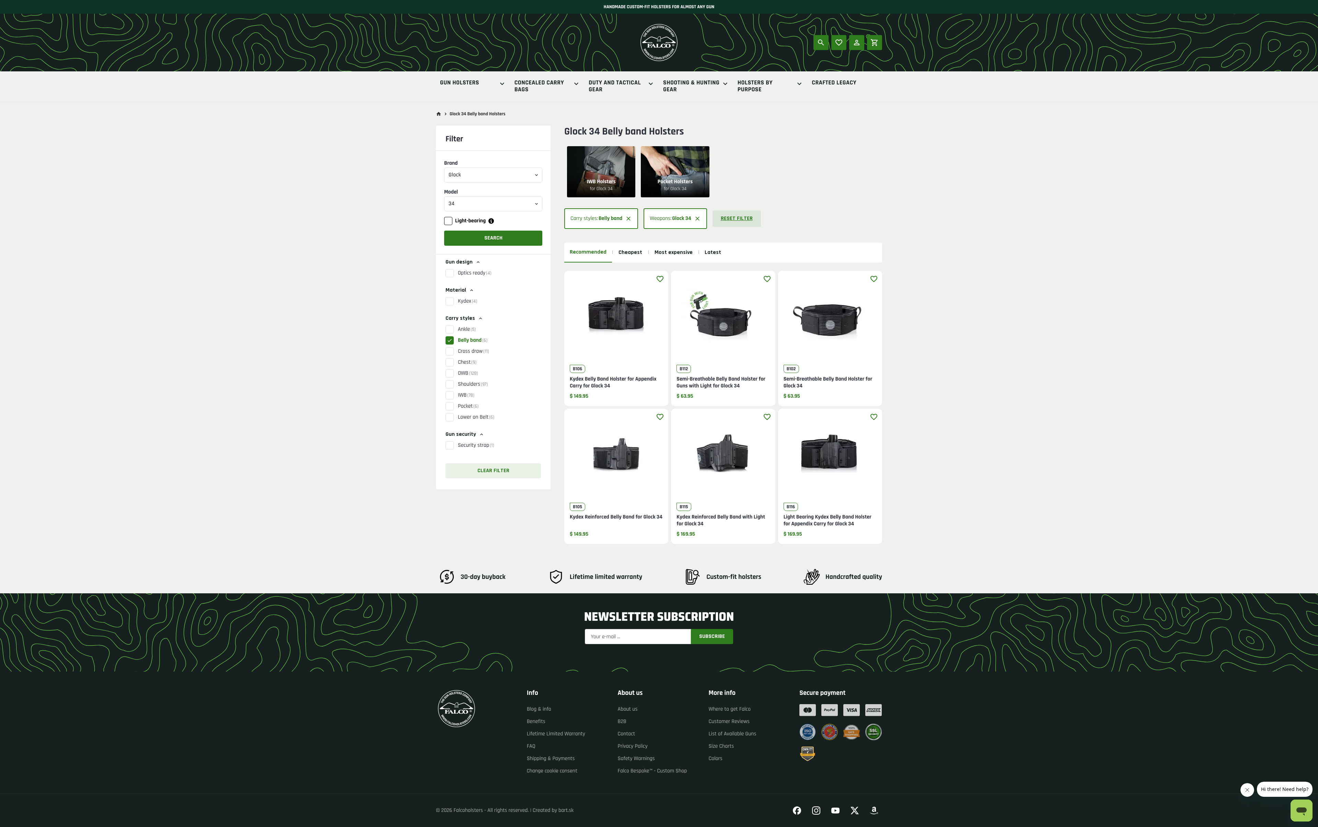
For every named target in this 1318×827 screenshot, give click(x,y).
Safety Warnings (636, 758)
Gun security (461, 434)
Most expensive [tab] (674, 252)
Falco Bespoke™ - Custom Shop (652, 770)
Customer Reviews (729, 721)
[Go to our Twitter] (854, 810)
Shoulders (473, 384)
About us (628, 709)
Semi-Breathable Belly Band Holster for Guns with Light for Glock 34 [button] (721, 382)
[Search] (821, 42)
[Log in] (856, 42)
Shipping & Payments (551, 758)
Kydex (467, 301)
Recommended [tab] (588, 252)
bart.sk (566, 810)
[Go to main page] (438, 114)
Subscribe (712, 636)
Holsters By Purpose (755, 86)
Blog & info (539, 709)
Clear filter (493, 470)
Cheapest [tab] (630, 252)
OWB (468, 373)
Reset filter (737, 218)
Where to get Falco (729, 709)
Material (456, 290)
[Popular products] (838, 42)
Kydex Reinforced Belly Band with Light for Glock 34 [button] (721, 520)
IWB (466, 395)
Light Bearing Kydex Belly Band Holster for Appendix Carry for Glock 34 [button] (827, 520)
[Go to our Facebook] (797, 810)
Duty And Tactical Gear (615, 86)
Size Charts (721, 746)
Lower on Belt (476, 417)
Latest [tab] (713, 252)
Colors (715, 758)
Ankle (467, 329)
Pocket (468, 406)
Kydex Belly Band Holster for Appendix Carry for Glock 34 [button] (613, 382)
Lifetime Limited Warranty (556, 733)
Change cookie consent (552, 770)
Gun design (459, 262)
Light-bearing (470, 220)
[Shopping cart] (874, 42)
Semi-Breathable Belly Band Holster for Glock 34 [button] (828, 382)
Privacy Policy (633, 746)
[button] (493, 301)
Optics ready (474, 273)
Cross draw (473, 351)
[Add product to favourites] (660, 279)
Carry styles (460, 318)
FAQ (531, 746)
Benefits (536, 721)
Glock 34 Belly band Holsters (478, 114)
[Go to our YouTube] (835, 810)
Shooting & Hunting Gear (691, 86)
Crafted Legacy (834, 83)
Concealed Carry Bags (539, 86)
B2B (622, 721)
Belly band (472, 340)
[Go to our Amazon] (874, 810)
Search (493, 238)
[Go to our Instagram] (816, 810)
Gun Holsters (459, 83)
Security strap (476, 445)
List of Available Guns (732, 733)
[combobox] (493, 175)
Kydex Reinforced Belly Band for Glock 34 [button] (616, 517)
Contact (626, 733)
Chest (467, 362)
